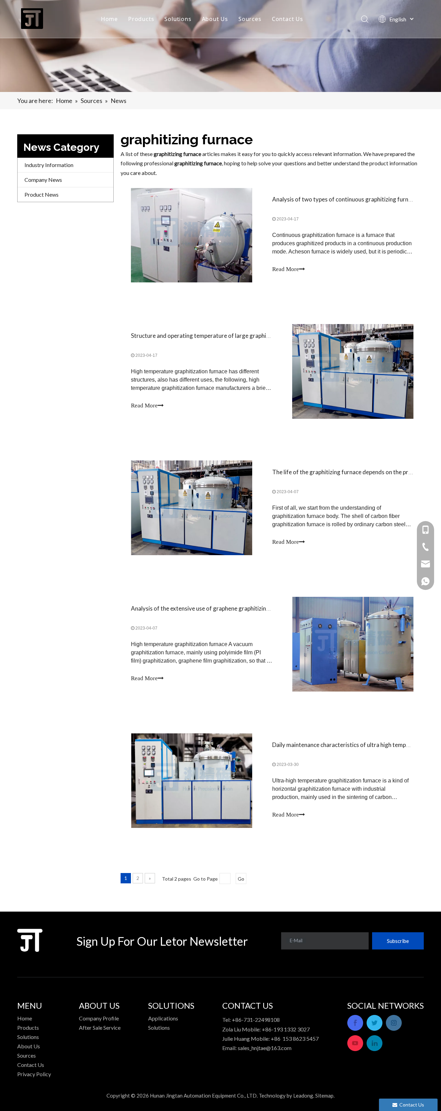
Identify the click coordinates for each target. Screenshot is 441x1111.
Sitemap (324, 1095)
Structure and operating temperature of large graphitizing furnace (216, 335)
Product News (41, 194)
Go (241, 879)
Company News (43, 179)
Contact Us (287, 19)
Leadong (303, 1095)
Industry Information (48, 165)
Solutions (177, 19)
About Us (215, 19)
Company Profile (99, 1018)
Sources (249, 19)
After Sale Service (100, 1027)
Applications (163, 1018)
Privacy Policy (34, 1074)
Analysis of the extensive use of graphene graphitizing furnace (210, 608)
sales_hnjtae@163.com (264, 1048)
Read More (285, 269)
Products (141, 19)
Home (109, 19)
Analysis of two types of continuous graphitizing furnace (344, 199)
